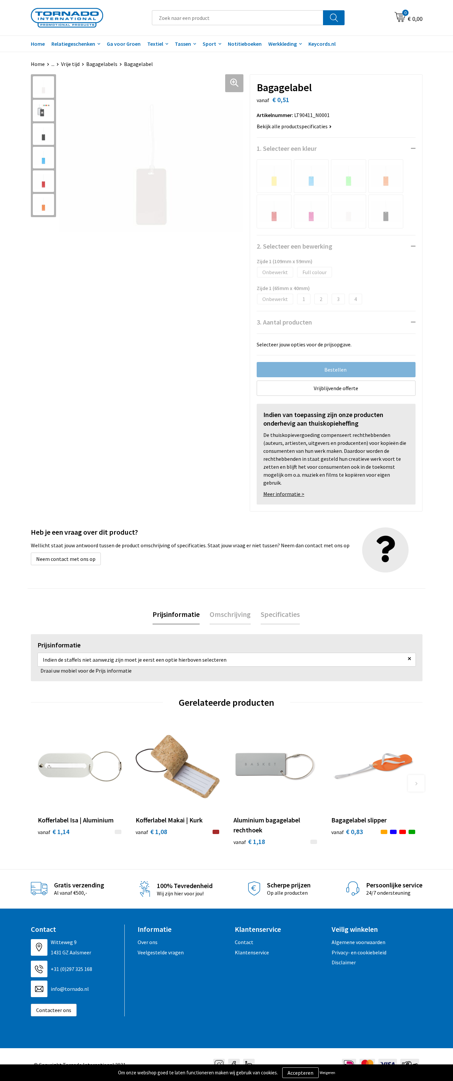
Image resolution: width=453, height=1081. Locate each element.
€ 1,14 (53, 831)
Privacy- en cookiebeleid (359, 952)
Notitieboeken (245, 43)
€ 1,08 (151, 831)
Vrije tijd (70, 64)
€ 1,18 (249, 841)
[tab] (176, 614)
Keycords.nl (322, 43)
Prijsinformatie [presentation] (176, 614)
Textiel (155, 43)
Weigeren (327, 1072)
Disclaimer (344, 962)
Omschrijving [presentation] (230, 614)
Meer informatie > (283, 494)
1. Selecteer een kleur (287, 148)
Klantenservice (252, 952)
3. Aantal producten (284, 322)
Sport (209, 43)
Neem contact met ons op (66, 559)
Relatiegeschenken (73, 43)
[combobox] (237, 17)
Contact (244, 942)
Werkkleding (282, 43)
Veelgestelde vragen (161, 952)
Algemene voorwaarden (358, 942)
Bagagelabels (101, 64)
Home (38, 43)
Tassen (183, 43)
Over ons (148, 942)
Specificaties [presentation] (280, 614)
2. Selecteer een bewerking (294, 246)
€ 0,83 (347, 831)
